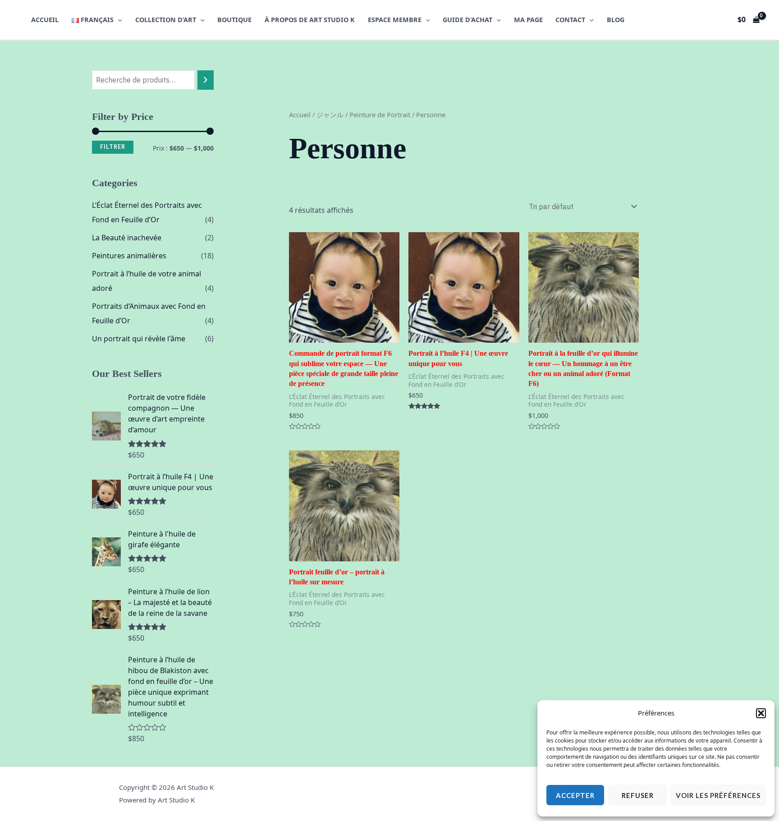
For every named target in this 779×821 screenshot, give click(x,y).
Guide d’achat (467, 19)
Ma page (528, 19)
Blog (615, 19)
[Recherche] (205, 80)
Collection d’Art (165, 19)
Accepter (575, 795)
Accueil (45, 19)
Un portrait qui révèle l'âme (138, 339)
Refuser (638, 795)
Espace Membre (395, 19)
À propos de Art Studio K (310, 19)
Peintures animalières (129, 256)
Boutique (234, 19)
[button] (760, 713)
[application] (118, 19)
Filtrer (112, 146)
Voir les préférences (718, 795)
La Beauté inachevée (126, 238)
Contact (570, 19)
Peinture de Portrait (379, 114)
